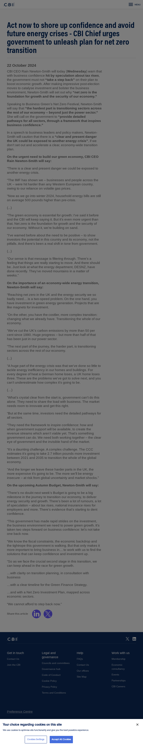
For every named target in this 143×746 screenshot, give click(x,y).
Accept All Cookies (61, 739)
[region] (71, 732)
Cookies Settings (35, 739)
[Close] (137, 724)
